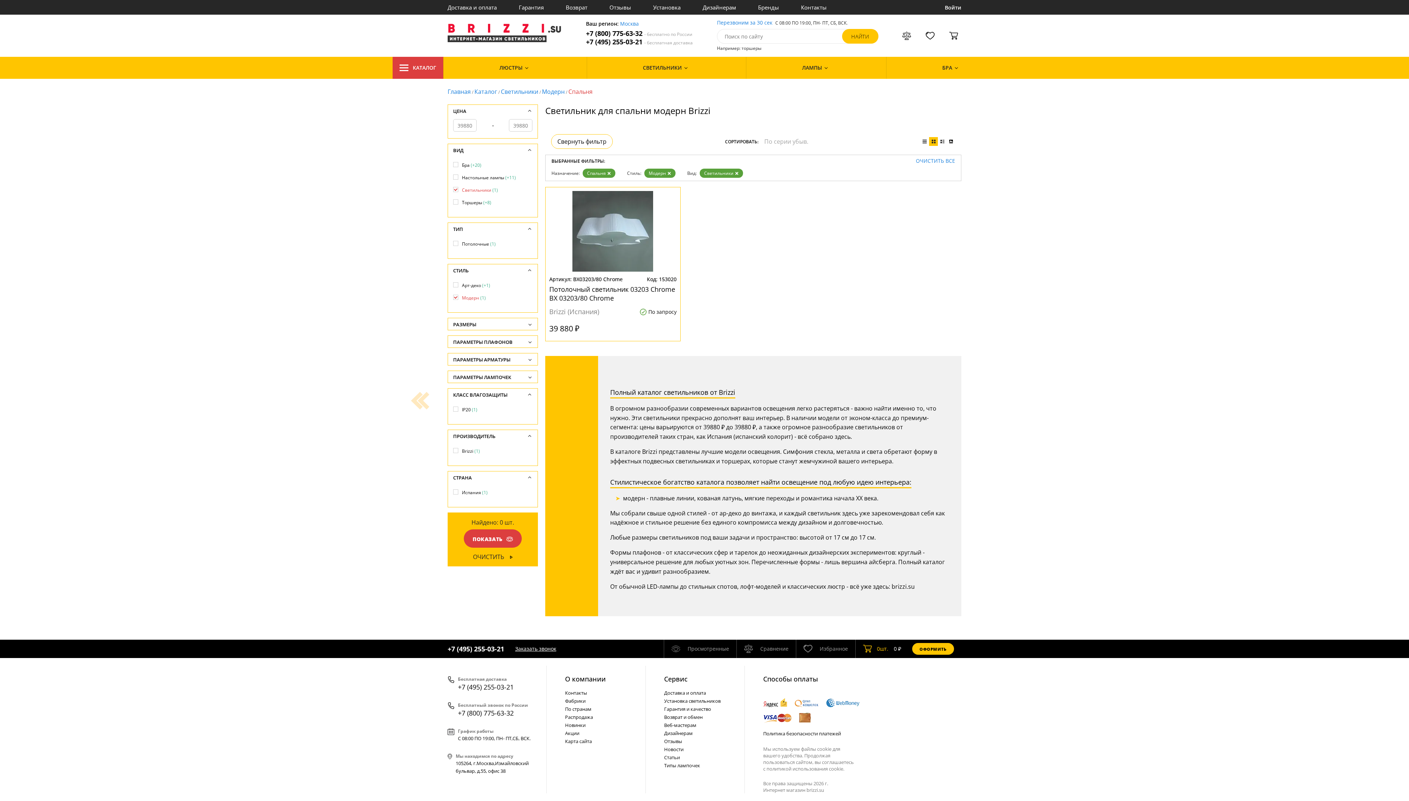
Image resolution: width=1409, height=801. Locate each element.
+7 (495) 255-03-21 (639, 42)
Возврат (576, 7)
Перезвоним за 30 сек (744, 23)
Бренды (768, 7)
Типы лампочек (682, 765)
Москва (629, 24)
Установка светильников (692, 701)
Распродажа (579, 717)
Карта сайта (578, 741)
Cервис (676, 679)
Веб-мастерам (680, 725)
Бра (471, 165)
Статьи (672, 757)
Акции (572, 733)
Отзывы (620, 7)
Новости (674, 749)
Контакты (814, 7)
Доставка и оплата (472, 7)
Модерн (553, 92)
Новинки (575, 725)
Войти (953, 7)
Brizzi (471, 451)
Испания (475, 492)
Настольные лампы (489, 177)
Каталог (424, 67)
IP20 (469, 410)
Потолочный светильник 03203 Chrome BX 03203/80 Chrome (612, 293)
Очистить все (935, 161)
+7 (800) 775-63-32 (639, 33)
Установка (667, 7)
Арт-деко (476, 285)
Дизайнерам (719, 7)
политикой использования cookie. (805, 768)
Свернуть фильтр (582, 141)
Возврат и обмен (683, 717)
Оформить (933, 649)
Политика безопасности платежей (802, 733)
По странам (578, 709)
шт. (882, 648)
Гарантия (531, 7)
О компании (585, 679)
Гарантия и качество (687, 709)
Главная (459, 92)
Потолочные (479, 244)
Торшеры (476, 202)
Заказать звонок (535, 648)
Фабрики (575, 701)
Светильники (519, 92)
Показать (488, 539)
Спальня (596, 173)
